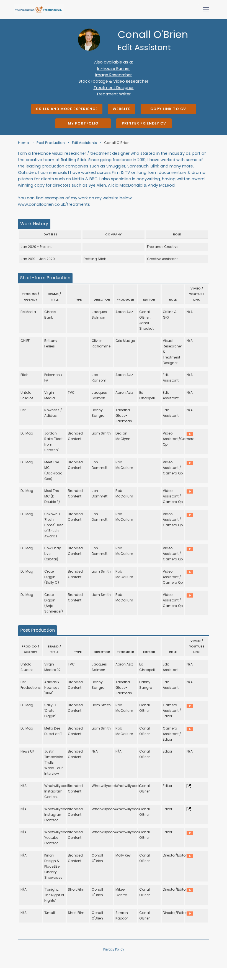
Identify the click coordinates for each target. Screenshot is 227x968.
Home (23, 142)
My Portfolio (83, 123)
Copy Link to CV (168, 108)
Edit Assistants (85, 142)
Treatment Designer (114, 87)
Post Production (51, 142)
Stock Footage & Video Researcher (113, 81)
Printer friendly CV (144, 123)
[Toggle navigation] (205, 9)
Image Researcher (113, 75)
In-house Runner (113, 68)
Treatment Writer (113, 94)
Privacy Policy (113, 949)
